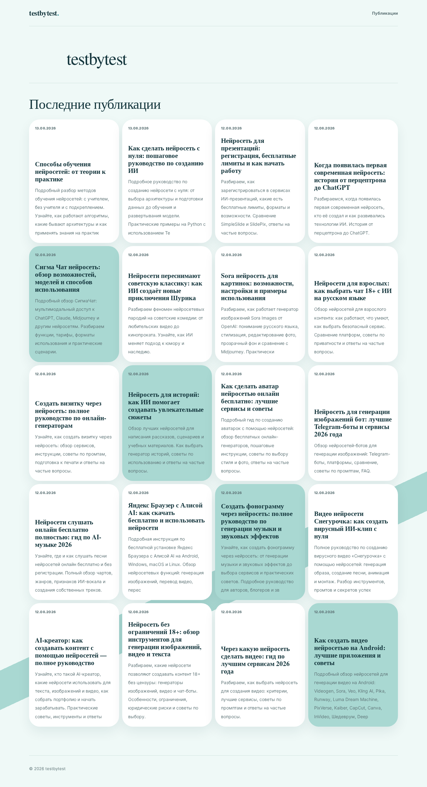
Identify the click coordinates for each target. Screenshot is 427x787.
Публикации (385, 13)
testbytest (44, 13)
